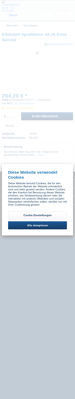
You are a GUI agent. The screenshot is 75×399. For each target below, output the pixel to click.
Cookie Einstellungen (37, 215)
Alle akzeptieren (37, 225)
